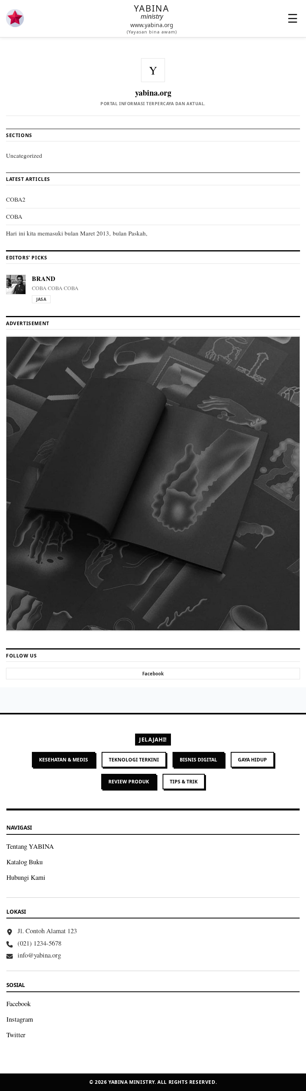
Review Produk (128, 781)
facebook (153, 674)
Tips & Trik (184, 781)
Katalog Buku (24, 861)
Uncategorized (24, 155)
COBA (14, 216)
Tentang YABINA (30, 846)
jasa (41, 299)
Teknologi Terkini (134, 759)
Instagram (19, 1019)
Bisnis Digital (198, 759)
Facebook (18, 1003)
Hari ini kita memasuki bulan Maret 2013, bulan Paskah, (76, 233)
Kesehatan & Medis (63, 759)
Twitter (16, 1034)
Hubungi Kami (25, 877)
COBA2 (16, 199)
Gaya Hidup (252, 759)
